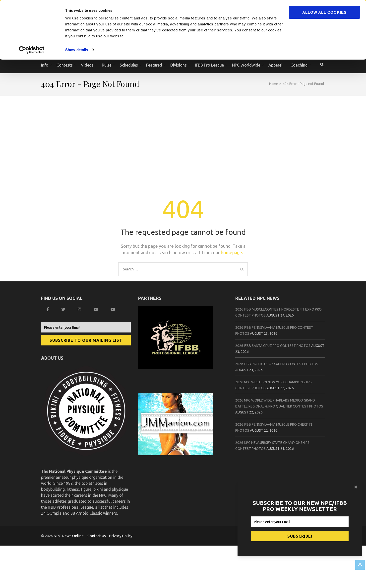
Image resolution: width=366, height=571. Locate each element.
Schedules (129, 65)
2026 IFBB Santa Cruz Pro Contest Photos (272, 346)
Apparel (275, 65)
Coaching (299, 65)
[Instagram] (80, 309)
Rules (107, 65)
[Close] (356, 487)
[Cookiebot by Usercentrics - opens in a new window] (32, 50)
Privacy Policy (120, 536)
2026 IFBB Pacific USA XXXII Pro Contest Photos (276, 364)
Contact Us (96, 536)
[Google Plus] (96, 309)
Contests (65, 65)
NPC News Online (69, 536)
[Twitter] (63, 309)
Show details (76, 50)
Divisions (178, 65)
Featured (154, 65)
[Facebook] (48, 309)
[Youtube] (113, 309)
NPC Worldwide (246, 65)
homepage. (232, 252)
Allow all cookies (324, 12)
